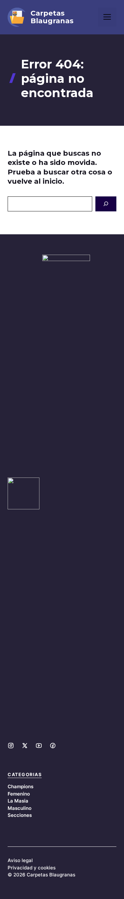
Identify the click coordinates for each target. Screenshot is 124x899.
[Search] (105, 204)
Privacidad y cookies (32, 868)
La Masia (18, 801)
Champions (20, 786)
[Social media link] (11, 745)
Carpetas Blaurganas (52, 17)
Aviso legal (20, 860)
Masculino (19, 808)
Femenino (19, 794)
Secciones (20, 815)
